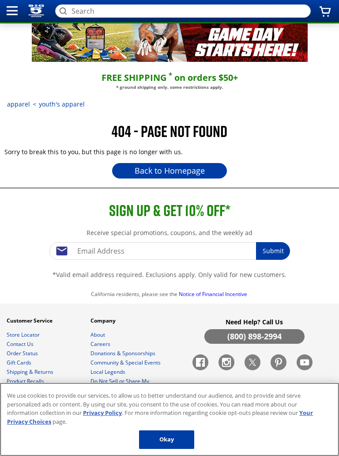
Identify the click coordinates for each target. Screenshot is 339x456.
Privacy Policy (102, 413)
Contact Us (21, 344)
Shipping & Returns (31, 372)
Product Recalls (26, 381)
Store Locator (24, 334)
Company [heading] (103, 320)
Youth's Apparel (62, 104)
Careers (101, 344)
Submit (273, 251)
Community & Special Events (126, 362)
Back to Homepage (170, 170)
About (98, 334)
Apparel (18, 104)
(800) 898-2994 (254, 336)
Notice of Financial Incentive (214, 294)
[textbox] (169, 251)
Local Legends (108, 372)
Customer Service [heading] (30, 320)
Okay (166, 439)
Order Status (23, 353)
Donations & (122, 353)
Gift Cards (20, 362)
